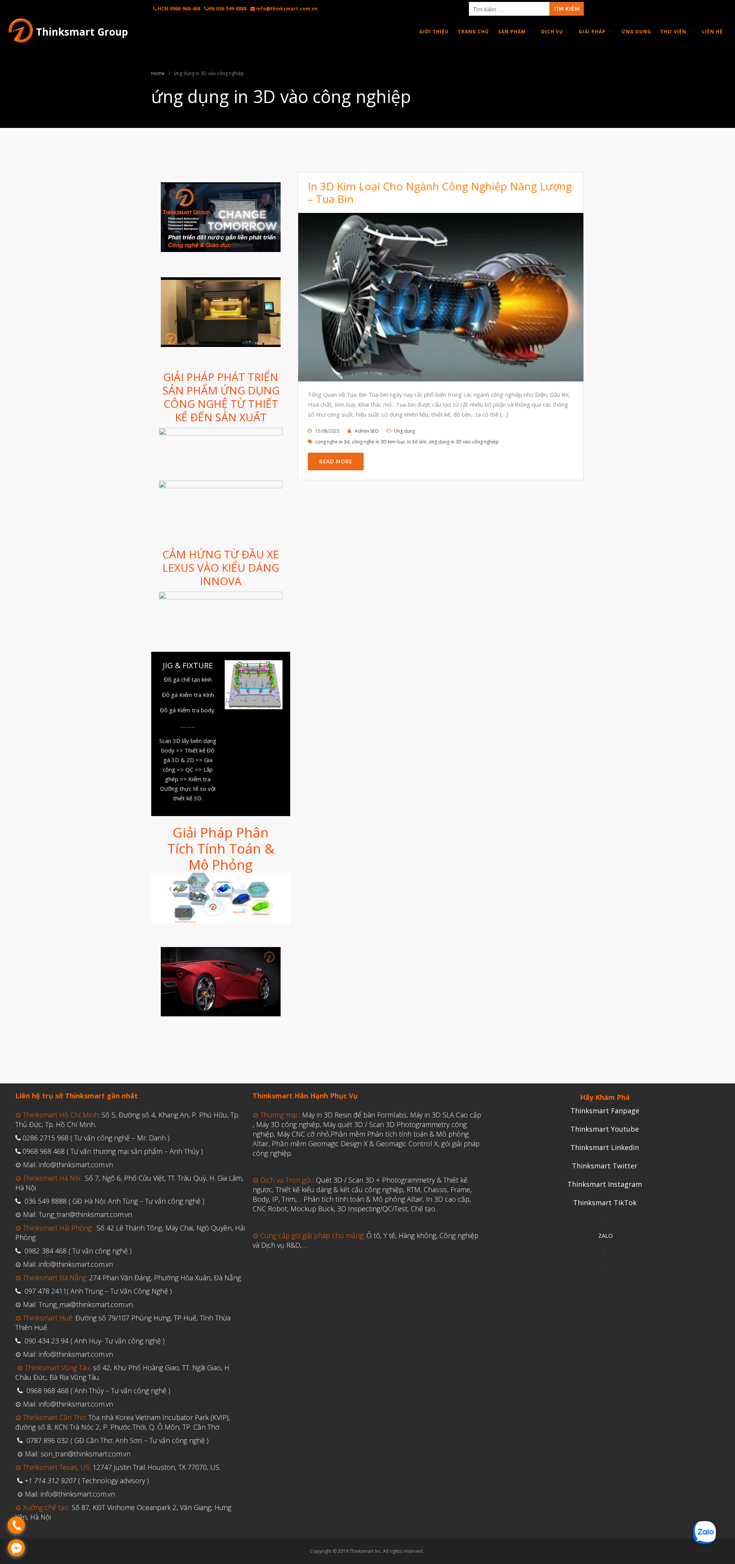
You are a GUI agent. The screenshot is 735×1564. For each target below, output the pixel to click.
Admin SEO (367, 431)
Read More (335, 461)
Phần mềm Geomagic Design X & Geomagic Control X (355, 1143)
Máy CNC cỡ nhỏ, (304, 1134)
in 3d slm (416, 441)
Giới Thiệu (434, 31)
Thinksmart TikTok (605, 1202)
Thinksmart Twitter (604, 1165)
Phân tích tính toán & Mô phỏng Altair (363, 1199)
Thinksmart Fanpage (604, 1110)
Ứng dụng (404, 431)
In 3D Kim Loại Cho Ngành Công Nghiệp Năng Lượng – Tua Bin (440, 192)
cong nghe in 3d (332, 441)
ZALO (605, 1235)
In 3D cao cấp (447, 1199)
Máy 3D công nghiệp (288, 1124)
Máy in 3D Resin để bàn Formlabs (354, 1114)
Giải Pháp (592, 31)
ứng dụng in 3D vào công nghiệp (464, 441)
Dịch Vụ (552, 31)
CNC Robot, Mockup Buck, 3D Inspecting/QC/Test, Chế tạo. (344, 1208)
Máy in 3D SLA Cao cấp (445, 1114)
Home (158, 73)
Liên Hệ (712, 31)
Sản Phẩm (512, 31)
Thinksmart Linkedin (604, 1147)
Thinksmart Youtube (604, 1129)
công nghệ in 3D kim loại (378, 441)
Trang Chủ (473, 31)
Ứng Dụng (636, 31)
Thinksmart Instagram (604, 1184)
